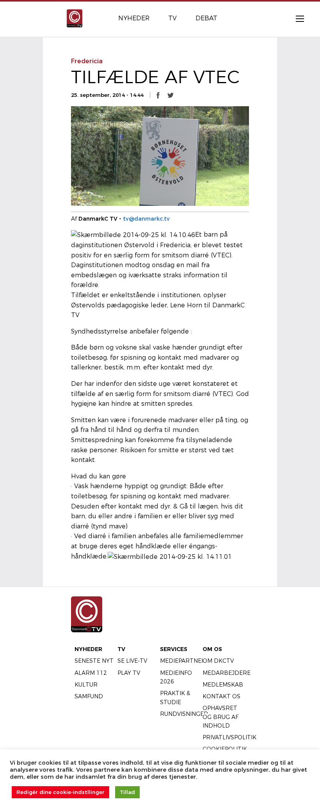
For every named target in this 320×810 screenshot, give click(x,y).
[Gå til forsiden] (74, 17)
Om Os (212, 649)
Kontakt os (221, 696)
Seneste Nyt (94, 660)
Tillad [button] (127, 792)
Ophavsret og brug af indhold (220, 717)
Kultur (86, 684)
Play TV (128, 672)
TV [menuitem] (172, 18)
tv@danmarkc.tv (146, 218)
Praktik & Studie (175, 697)
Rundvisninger (184, 713)
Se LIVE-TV (132, 660)
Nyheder (88, 649)
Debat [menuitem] (206, 18)
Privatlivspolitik (229, 737)
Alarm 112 (91, 672)
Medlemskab (223, 684)
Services (173, 649)
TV (121, 649)
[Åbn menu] (296, 18)
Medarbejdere (227, 672)
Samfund (89, 696)
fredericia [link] (87, 61)
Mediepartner (183, 660)
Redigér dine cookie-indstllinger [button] (60, 792)
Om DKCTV (218, 660)
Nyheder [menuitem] (133, 18)
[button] (158, 95)
